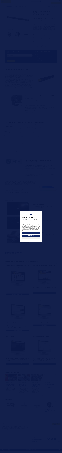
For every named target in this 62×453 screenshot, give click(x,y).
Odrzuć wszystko (31, 235)
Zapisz (31, 238)
